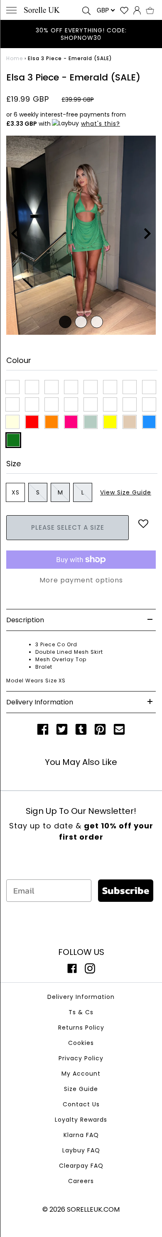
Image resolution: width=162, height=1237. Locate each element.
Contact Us (81, 1104)
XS (16, 492)
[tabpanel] (81, 235)
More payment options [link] (81, 580)
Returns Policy (81, 1027)
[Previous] (14, 235)
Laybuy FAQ (81, 1150)
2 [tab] (81, 322)
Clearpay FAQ (81, 1166)
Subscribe (125, 890)
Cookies (81, 1043)
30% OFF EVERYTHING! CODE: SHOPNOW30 (81, 34)
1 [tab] (65, 322)
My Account (81, 1073)
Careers (81, 1181)
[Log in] (137, 10)
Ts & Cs (81, 1012)
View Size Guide (125, 492)
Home (14, 58)
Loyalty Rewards (81, 1119)
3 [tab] (97, 322)
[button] (150, 10)
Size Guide (81, 1089)
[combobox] (105, 10)
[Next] (147, 235)
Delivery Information (81, 997)
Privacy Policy (81, 1058)
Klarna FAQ (81, 1135)
